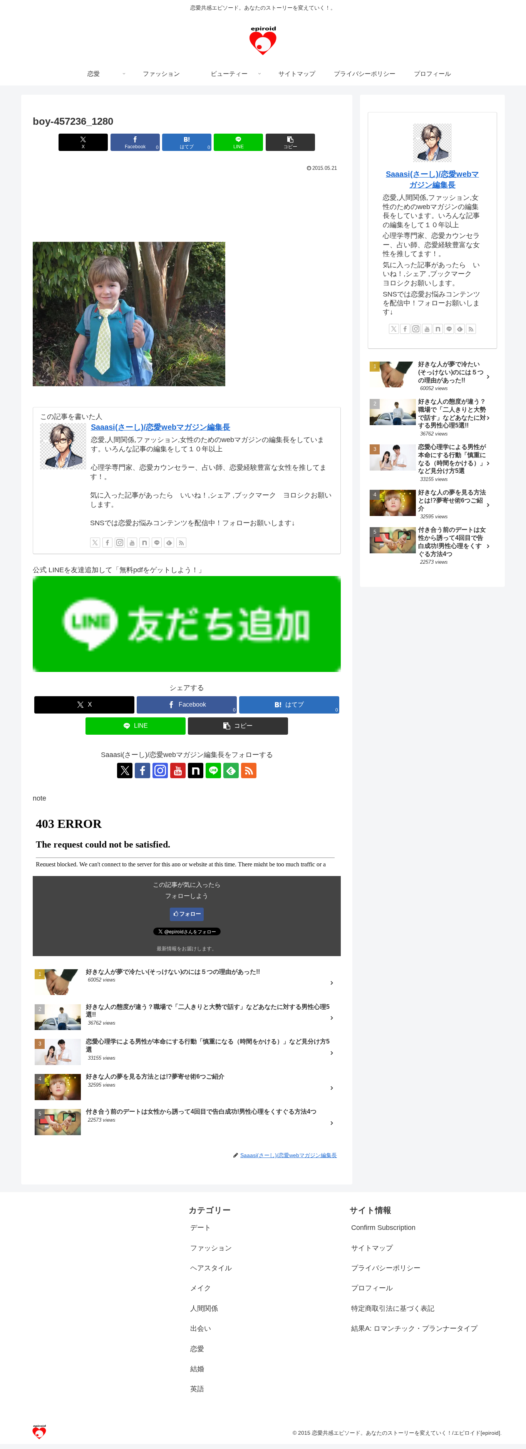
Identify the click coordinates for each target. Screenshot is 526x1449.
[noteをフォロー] (144, 543)
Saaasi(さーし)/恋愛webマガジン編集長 (160, 427)
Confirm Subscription (383, 1227)
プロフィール (372, 1288)
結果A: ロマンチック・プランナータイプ (414, 1328)
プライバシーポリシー (385, 1268)
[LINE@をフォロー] (157, 543)
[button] (290, 142)
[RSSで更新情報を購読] (181, 543)
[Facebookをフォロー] (107, 543)
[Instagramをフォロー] (120, 543)
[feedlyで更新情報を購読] (169, 543)
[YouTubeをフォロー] (132, 543)
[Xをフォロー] (95, 543)
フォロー (190, 914)
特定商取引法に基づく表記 (392, 1308)
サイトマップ (372, 1248)
